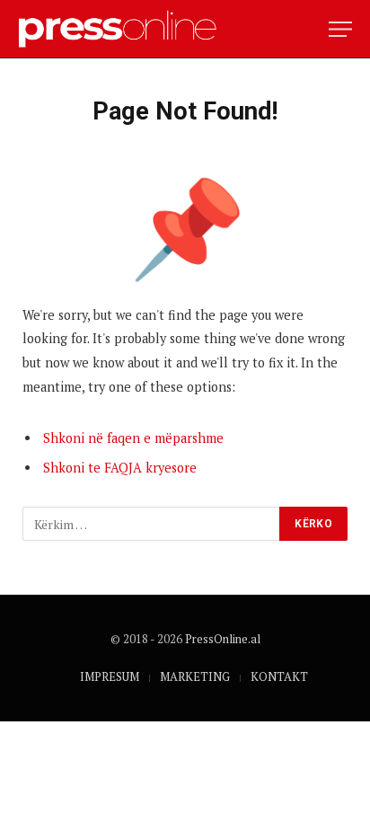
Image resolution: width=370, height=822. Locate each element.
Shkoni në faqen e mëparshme (133, 437)
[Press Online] (125, 29)
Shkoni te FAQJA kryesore (120, 467)
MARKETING (195, 676)
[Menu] (340, 29)
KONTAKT (279, 676)
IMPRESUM (109, 676)
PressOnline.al (222, 639)
